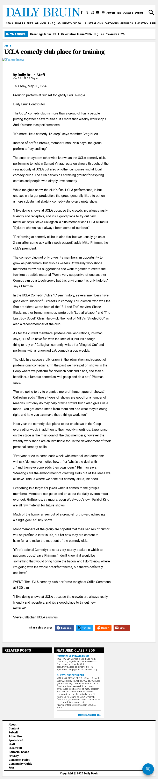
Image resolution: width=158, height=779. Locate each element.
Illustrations (93, 23)
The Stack (141, 23)
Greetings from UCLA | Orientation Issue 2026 (61, 34)
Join (11, 768)
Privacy (14, 756)
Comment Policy (19, 760)
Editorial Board (19, 752)
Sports (20, 23)
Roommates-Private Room (73, 655)
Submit (140, 12)
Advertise (114, 12)
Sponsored (16, 740)
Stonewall (15, 748)
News (9, 23)
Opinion (40, 23)
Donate (127, 12)
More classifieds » (89, 714)
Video (77, 23)
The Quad (54, 23)
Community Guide (20, 764)
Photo (67, 23)
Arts (30, 23)
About (12, 725)
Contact (14, 728)
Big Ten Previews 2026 (109, 34)
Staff (12, 744)
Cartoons (112, 23)
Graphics (126, 23)
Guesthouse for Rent (70, 675)
